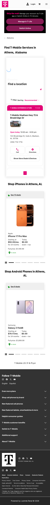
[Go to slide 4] (28, 263)
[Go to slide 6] (41, 263)
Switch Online (25, 28)
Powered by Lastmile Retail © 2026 (25, 501)
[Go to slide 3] (22, 263)
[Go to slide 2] (16, 263)
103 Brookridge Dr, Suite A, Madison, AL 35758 (24, 137)
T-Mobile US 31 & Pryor (25, 363)
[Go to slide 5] (34, 263)
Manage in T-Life (25, 21)
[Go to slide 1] (9, 263)
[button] (32, 100)
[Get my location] (41, 89)
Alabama (10, 38)
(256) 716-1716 (16, 142)
